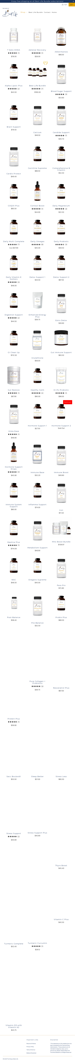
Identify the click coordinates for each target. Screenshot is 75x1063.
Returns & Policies (31, 1043)
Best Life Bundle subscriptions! (49, 1)
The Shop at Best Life (12, 1059)
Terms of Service (31, 1049)
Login (65, 4)
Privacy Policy (30, 1046)
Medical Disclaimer (31, 1053)
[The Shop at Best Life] (10, 12)
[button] (24, 12)
